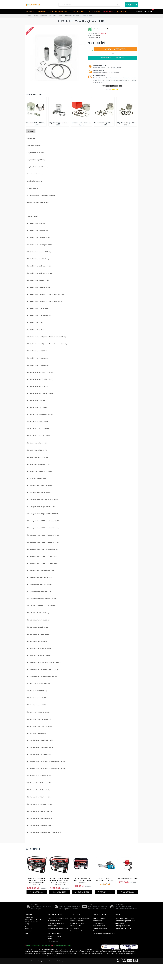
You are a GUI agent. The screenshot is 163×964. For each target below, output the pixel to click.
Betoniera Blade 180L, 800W (128, 879)
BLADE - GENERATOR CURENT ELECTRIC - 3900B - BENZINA (82, 880)
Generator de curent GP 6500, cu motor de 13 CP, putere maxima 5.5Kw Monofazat (36, 881)
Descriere (31, 131)
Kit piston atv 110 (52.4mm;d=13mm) (36, 123)
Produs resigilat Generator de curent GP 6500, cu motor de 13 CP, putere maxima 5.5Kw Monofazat (60, 881)
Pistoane (60, 15)
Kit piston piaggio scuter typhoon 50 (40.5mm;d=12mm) (59, 123)
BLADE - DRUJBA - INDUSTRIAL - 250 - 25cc (105, 879)
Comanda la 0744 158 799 (113, 58)
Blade (98, 35)
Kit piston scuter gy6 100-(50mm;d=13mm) (104, 123)
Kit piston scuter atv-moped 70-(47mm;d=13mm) (81, 123)
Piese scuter (43, 15)
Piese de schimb (33, 15)
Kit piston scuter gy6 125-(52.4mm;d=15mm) (127, 123)
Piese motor (52, 15)
